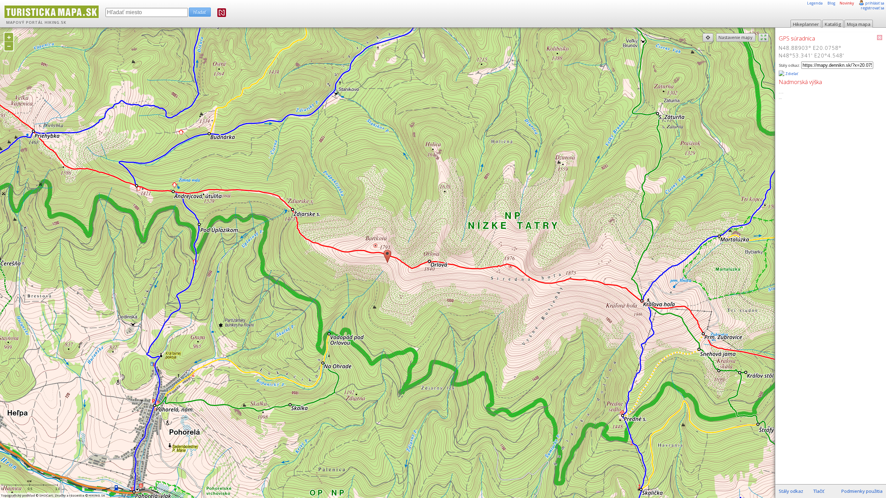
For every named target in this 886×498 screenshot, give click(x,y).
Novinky (847, 3)
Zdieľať (791, 73)
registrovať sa (872, 8)
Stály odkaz (791, 491)
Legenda (815, 3)
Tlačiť (818, 491)
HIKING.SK (55, 22)
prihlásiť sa (874, 3)
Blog (831, 3)
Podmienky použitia (862, 491)
